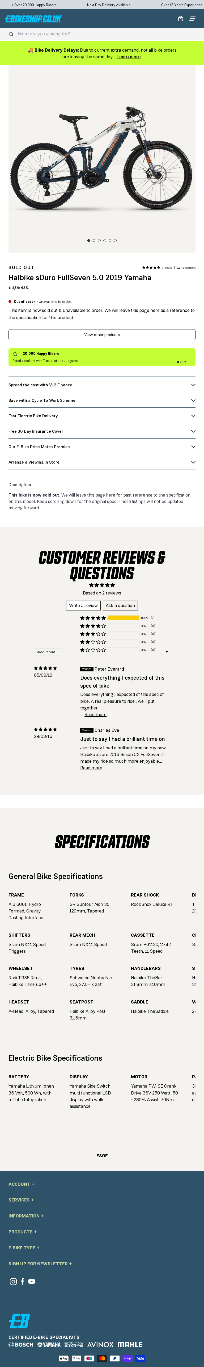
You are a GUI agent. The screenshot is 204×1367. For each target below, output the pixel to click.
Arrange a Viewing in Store (34, 462)
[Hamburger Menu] (192, 18)
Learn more (129, 56)
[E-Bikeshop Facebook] (22, 1281)
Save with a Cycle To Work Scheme (41, 400)
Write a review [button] (83, 605)
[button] (151, 268)
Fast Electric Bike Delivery (33, 416)
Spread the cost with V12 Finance (40, 385)
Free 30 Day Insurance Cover (35, 431)
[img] (45, 668)
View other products (102, 334)
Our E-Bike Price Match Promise (39, 446)
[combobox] (107, 34)
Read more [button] (95, 714)
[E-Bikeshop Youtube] (31, 1281)
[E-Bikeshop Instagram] (13, 1281)
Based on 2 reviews (102, 593)
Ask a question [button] (120, 605)
